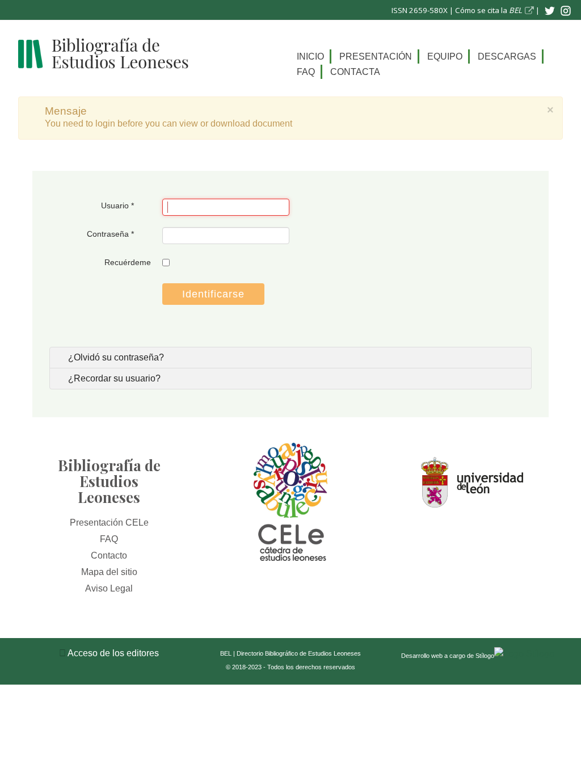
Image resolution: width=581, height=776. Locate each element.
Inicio (310, 56)
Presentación (375, 56)
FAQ (306, 72)
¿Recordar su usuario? (113, 378)
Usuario (117, 205)
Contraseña (110, 233)
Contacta (355, 72)
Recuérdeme (127, 262)
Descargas (507, 56)
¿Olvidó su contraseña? (115, 357)
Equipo (444, 56)
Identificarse (213, 294)
